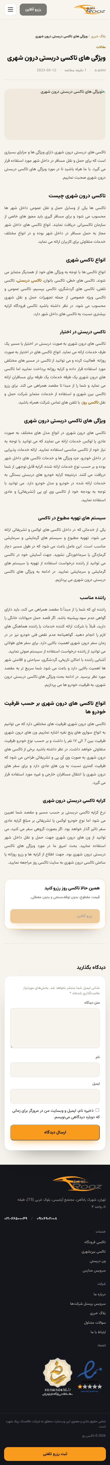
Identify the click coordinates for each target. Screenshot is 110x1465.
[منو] (10, 9)
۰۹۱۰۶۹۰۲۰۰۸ (47, 1219)
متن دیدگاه (92, 1002)
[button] (33, 10)
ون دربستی (98, 1261)
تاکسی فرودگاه (95, 1242)
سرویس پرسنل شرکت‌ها (88, 1304)
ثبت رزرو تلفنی (55, 1454)
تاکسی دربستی (29, 281)
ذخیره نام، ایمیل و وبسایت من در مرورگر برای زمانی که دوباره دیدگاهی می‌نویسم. (56, 1114)
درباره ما (100, 1294)
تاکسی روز (90, 402)
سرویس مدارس (94, 1271)
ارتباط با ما (98, 1332)
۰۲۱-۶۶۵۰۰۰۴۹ (15, 1219)
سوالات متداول (95, 1323)
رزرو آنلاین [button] (84, 916)
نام (98, 1057)
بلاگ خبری (98, 36)
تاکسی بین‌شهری (94, 1252)
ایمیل (96, 1083)
